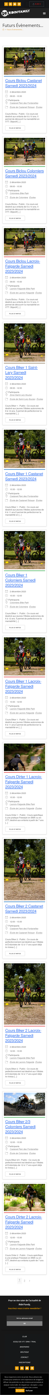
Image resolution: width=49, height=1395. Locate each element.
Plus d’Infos (15, 128)
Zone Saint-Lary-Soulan (21, 395)
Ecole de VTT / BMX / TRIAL (24, 1342)
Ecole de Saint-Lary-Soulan (22, 399)
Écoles (39, 107)
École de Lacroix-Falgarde (22, 292)
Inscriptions (24, 1362)
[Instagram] (6, 4)
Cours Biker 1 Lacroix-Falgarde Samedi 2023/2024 (23, 686)
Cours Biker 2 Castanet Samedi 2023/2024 (24, 908)
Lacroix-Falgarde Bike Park (22, 288)
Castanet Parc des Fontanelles (24, 103)
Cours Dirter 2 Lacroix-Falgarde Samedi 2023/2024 (23, 1222)
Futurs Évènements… (15, 29)
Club (24, 1336)
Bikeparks (24, 1347)
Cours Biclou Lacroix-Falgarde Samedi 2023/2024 (22, 266)
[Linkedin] (19, 4)
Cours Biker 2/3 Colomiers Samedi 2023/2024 (20, 1126)
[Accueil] (3, 29)
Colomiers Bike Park (19, 193)
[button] (44, 13)
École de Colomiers (19, 197)
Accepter (20, 1390)
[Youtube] (15, 4)
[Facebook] (10, 4)
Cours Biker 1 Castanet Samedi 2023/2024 (24, 476)
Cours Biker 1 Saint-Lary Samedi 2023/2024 (21, 372)
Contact (24, 1357)
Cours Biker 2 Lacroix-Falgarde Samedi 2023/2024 (23, 1035)
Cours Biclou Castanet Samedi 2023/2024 (23, 83)
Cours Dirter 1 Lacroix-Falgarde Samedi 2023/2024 (23, 781)
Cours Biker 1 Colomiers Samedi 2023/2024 (20, 580)
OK (24, 1323)
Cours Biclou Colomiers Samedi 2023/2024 (24, 173)
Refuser (29, 1390)
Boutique (24, 1352)
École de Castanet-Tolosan (22, 107)
